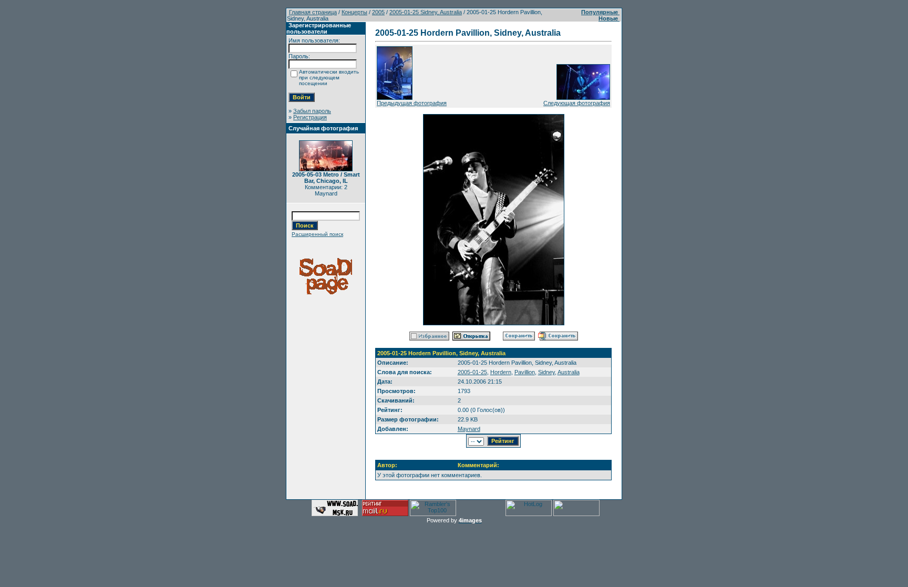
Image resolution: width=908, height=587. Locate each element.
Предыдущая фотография (412, 103)
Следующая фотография (576, 103)
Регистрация (310, 117)
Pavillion (524, 372)
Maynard (469, 429)
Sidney (546, 372)
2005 (378, 12)
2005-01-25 (472, 372)
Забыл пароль (312, 111)
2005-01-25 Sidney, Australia (425, 12)
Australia (569, 372)
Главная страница (313, 12)
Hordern (500, 372)
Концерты (354, 12)
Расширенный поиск (317, 234)
